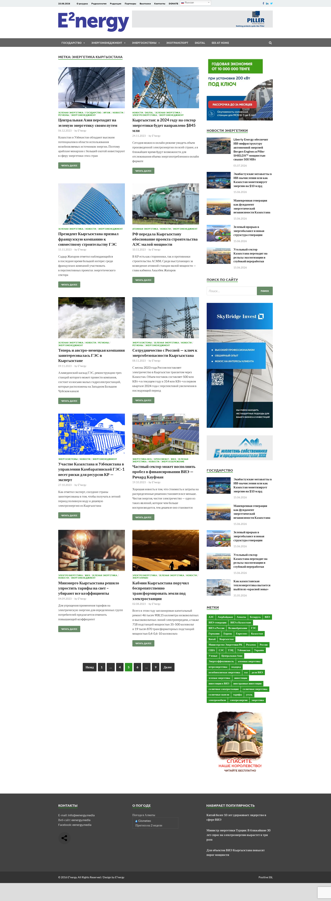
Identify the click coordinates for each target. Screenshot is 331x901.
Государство (71, 42)
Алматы (241, 616)
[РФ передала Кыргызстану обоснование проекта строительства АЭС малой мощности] (165, 204)
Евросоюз (241, 633)
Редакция (115, 3)
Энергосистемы (144, 42)
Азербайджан (225, 616)
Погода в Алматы (143, 815)
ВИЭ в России (216, 627)
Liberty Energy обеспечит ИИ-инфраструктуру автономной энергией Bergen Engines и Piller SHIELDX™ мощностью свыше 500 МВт (251, 149)
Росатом (251, 644)
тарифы (237, 694)
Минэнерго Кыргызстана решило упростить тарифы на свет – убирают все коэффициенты (88, 588)
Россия (264, 644)
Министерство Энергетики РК (225, 644)
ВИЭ (267, 616)
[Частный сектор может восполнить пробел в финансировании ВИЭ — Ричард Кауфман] (165, 435)
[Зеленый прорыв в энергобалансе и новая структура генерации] (219, 227)
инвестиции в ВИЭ (219, 683)
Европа (228, 633)
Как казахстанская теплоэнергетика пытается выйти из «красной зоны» (252, 585)
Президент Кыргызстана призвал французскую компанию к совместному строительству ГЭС (88, 238)
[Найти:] (240, 291)
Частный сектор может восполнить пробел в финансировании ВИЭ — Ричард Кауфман (163, 471)
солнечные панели (219, 694)
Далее (168, 667)
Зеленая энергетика (70, 112)
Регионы (63, 114)
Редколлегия (99, 3)
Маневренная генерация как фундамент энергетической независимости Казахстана (252, 206)
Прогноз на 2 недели (148, 825)
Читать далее (67, 164)
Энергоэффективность (221, 661)
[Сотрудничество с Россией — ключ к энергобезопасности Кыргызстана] (165, 318)
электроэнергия (238, 700)
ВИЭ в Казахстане (240, 622)
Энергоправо (140, 577)
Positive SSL (266, 877)
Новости (118, 112)
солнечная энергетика (255, 688)
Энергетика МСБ (142, 458)
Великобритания (237, 627)
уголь (249, 694)
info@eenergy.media (81, 815)
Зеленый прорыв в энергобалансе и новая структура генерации (249, 231)
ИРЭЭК (107, 112)
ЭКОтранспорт (177, 42)
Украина (259, 650)
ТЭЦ (230, 650)
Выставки (145, 3)
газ (246, 672)
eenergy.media (80, 820)
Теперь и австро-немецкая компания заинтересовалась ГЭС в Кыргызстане (91, 355)
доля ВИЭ (257, 672)
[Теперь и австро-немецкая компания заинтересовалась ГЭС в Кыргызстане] (91, 318)
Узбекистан (243, 650)
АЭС (211, 616)
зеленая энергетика (219, 677)
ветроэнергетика (218, 666)
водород (236, 666)
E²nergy (82, 130)
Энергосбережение (172, 461)
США (212, 650)
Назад (90, 667)
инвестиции (240, 677)
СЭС (221, 650)
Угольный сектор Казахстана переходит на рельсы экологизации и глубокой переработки (250, 255)
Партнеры (130, 3)
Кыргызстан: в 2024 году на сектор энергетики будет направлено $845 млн (164, 125)
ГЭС (253, 627)
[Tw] (271, 3)
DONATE (173, 3)
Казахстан (257, 633)
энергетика (258, 700)
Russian (189, 2)
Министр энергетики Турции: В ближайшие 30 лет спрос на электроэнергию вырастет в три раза (238, 834)
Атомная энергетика (145, 228)
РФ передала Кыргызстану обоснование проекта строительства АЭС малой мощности (165, 239)
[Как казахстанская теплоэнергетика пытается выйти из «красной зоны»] (219, 581)
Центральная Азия (231, 655)
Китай (212, 639)
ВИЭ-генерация (217, 622)
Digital (200, 42)
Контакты (159, 3)
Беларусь (255, 616)
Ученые (213, 655)
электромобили (217, 700)
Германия (214, 633)
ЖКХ (173, 458)
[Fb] (263, 3)
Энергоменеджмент (106, 42)
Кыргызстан (227, 639)
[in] (267, 3)
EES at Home (220, 42)
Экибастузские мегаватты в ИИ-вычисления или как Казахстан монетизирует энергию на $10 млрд (253, 179)
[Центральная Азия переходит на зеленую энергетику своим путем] (91, 88)
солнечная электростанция (224, 688)
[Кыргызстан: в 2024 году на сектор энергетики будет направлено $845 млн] (165, 88)
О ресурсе (82, 3)
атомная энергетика (249, 661)
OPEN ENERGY (161, 458)
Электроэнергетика (144, 114)
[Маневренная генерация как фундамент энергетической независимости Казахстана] (219, 200)
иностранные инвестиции (247, 683)
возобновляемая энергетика (224, 672)
